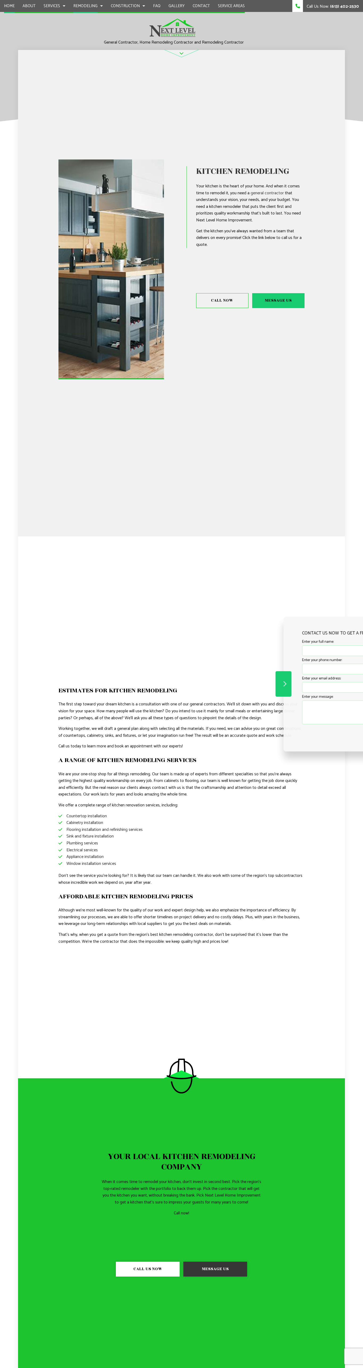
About (29, 6)
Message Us (278, 300)
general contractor (267, 193)
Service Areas (231, 6)
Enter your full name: (265, 642)
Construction (125, 6)
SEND (327, 732)
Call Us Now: (332, 6)
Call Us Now (147, 1269)
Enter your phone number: (269, 660)
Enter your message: (264, 697)
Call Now (222, 300)
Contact (201, 6)
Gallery (176, 6)
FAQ (157, 6)
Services (52, 6)
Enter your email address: (268, 678)
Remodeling (85, 6)
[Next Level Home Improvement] (173, 28)
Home (9, 6)
